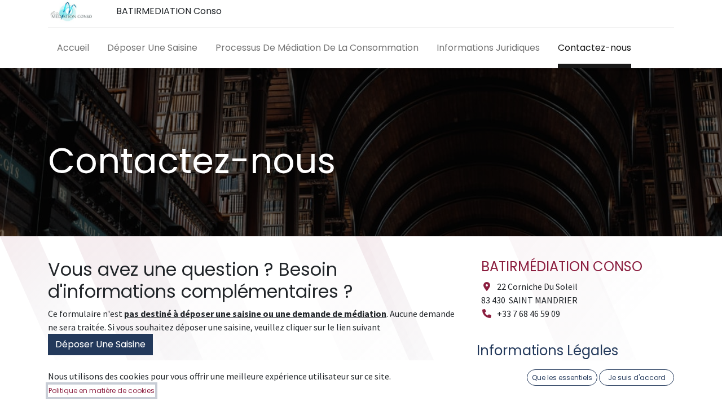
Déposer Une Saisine (100, 344)
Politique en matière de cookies (102, 390)
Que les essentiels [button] (562, 377)
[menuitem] (73, 50)
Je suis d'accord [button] (637, 377)
